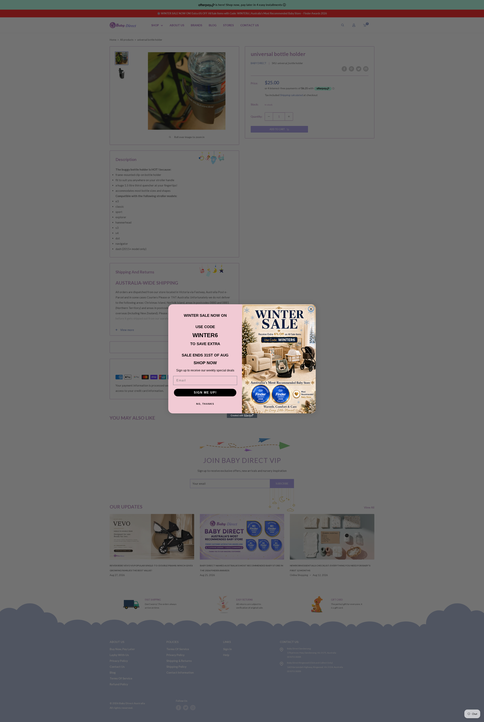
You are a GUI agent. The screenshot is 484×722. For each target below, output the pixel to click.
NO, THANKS (205, 404)
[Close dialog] (311, 309)
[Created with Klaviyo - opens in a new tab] (242, 415)
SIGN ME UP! (205, 392)
